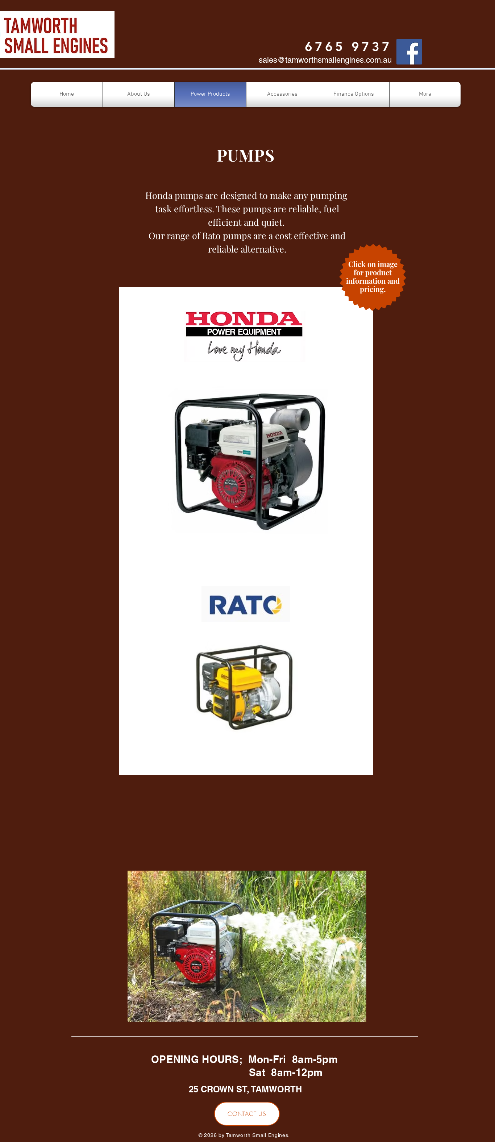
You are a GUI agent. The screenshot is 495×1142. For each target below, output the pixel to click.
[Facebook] (409, 51)
